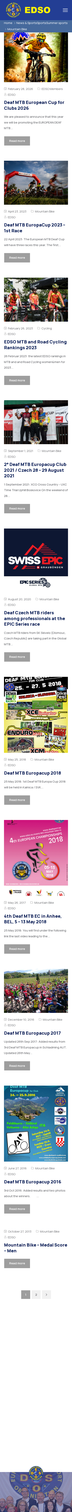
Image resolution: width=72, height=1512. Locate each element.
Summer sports (57, 23)
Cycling (46, 328)
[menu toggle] (65, 10)
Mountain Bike (45, 211)
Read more (17, 141)
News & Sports (26, 23)
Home (8, 23)
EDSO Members (52, 89)
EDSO (11, 95)
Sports (41, 23)
